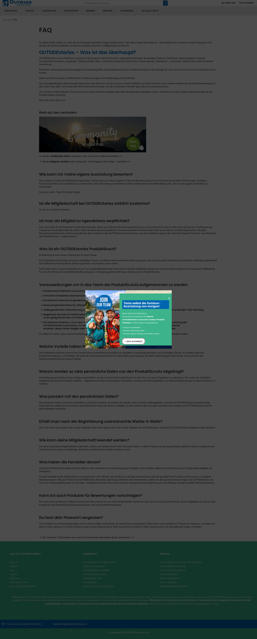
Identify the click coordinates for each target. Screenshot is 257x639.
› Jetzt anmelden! (133, 341)
